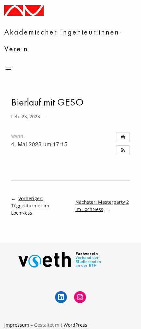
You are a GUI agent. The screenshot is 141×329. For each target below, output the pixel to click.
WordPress (75, 325)
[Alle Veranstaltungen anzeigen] (123, 137)
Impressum (16, 325)
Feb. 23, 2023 (25, 116)
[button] (123, 150)
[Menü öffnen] (8, 68)
